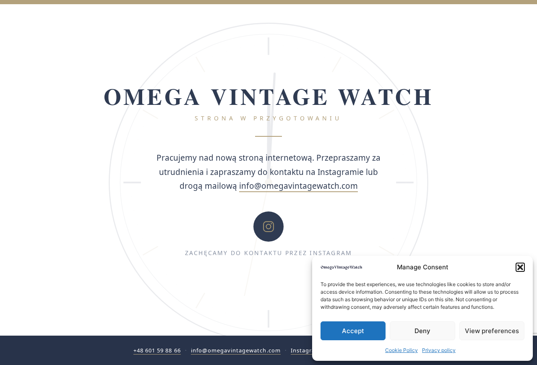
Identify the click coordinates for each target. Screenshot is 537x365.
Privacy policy (439, 350)
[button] (520, 267)
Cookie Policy (401, 350)
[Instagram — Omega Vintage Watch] (268, 226)
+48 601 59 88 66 (157, 350)
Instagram (306, 350)
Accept (353, 331)
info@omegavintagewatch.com (298, 185)
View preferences (492, 331)
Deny (422, 331)
